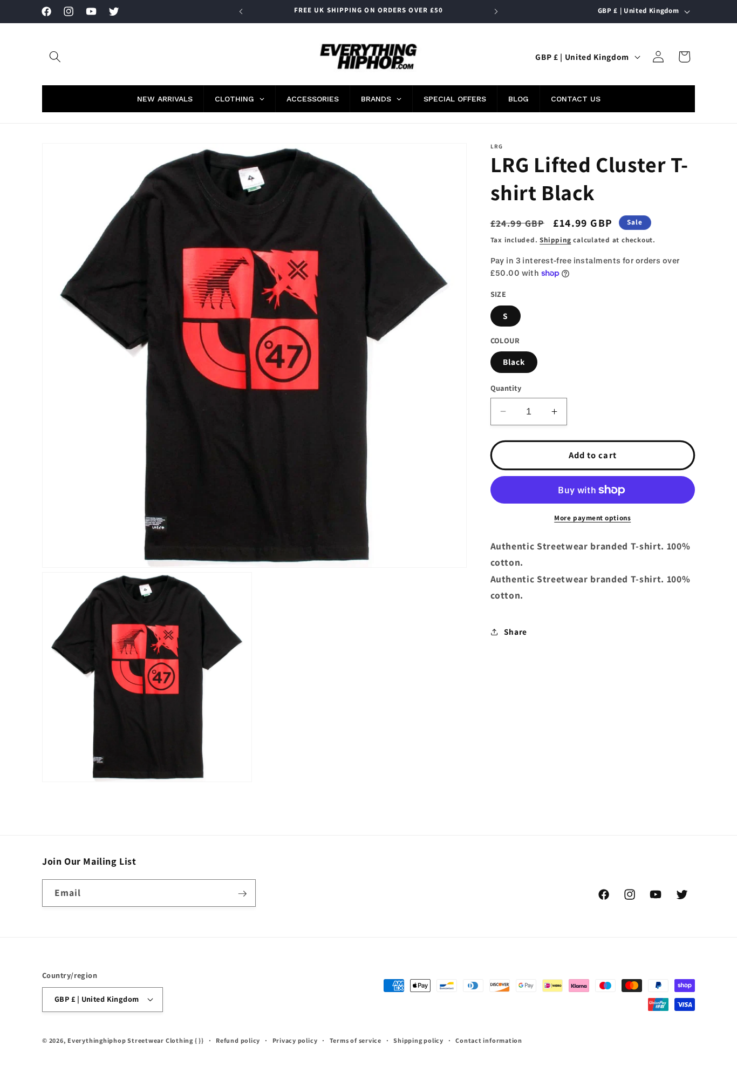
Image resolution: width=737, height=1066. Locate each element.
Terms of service (355, 1040)
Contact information (488, 1040)
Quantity (506, 388)
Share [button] (515, 631)
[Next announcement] (496, 11)
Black (514, 361)
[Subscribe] (242, 894)
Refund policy (238, 1040)
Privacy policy (295, 1040)
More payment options (592, 517)
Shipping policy (418, 1040)
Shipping (555, 240)
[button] (55, 57)
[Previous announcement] (241, 11)
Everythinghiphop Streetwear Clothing (131, 1040)
